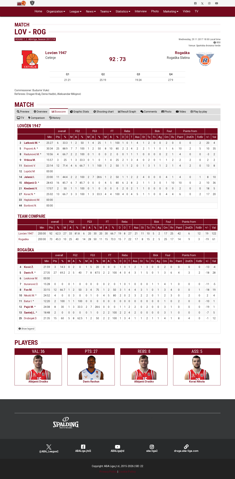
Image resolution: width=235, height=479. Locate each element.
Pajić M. (29, 306)
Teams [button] (104, 11)
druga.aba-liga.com (186, 450)
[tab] (23, 111)
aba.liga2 (152, 450)
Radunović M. (31, 154)
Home (38, 11)
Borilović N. (30, 205)
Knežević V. (30, 188)
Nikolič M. (29, 295)
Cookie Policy (127, 471)
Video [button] (186, 11)
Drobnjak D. (30, 318)
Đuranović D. (31, 284)
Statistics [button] (122, 11)
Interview (141, 11)
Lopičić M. (29, 171)
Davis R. (29, 272)
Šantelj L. (29, 312)
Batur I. (28, 301)
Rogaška (182, 53)
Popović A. (30, 148)
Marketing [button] (169, 11)
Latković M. (31, 142)
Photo (155, 11)
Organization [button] (55, 11)
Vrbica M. (30, 160)
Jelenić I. (29, 177)
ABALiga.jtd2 (83, 450)
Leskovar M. (31, 278)
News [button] (89, 11)
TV (196, 11)
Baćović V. (29, 165)
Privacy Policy (108, 471)
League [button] (74, 11)
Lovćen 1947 (55, 53)
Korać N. (28, 194)
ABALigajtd (117, 450)
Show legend (27, 328)
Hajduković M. (32, 199)
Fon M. (28, 289)
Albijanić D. (30, 182)
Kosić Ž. (29, 267)
